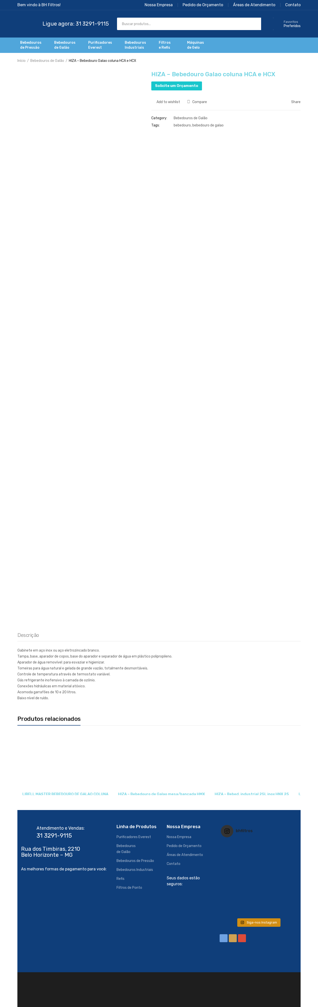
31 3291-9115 (54, 835)
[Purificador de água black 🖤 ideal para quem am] (233, 903)
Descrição (28, 635)
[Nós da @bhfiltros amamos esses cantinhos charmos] (258, 878)
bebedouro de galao (208, 125)
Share (295, 102)
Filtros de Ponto (129, 888)
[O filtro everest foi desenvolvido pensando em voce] (233, 878)
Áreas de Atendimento (185, 855)
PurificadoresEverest (100, 45)
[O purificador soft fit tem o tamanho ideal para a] (283, 878)
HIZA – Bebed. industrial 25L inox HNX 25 (252, 794)
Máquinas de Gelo (195, 45)
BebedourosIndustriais (135, 45)
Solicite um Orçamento (176, 85)
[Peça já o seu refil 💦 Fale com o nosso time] (258, 903)
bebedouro (182, 125)
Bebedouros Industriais (135, 870)
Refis (120, 879)
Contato (173, 864)
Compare (199, 102)
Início (21, 61)
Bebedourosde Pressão (30, 45)
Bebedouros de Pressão (135, 861)
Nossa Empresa (179, 837)
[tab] (28, 636)
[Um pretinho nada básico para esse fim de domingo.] (283, 853)
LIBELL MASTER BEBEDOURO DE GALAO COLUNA (65, 794)
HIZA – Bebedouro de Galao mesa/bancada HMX (161, 794)
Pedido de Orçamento (184, 846)
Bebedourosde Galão (65, 45)
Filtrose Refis (165, 45)
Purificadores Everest (134, 837)
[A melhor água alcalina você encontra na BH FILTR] (233, 853)
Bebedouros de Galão (47, 61)
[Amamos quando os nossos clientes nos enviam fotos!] (258, 853)
